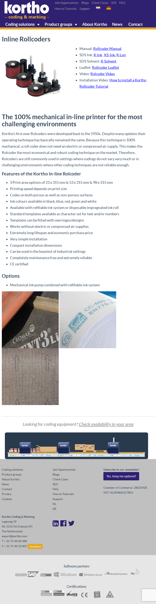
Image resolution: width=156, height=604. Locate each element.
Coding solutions (20, 24)
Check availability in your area (106, 424)
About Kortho (94, 24)
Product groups (59, 24)
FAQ (122, 2)
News (117, 24)
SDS (114, 2)
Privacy (6, 494)
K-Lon (121, 55)
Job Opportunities (67, 2)
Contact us (35, 546)
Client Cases (100, 2)
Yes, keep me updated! (121, 476)
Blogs (85, 2)
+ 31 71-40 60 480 (15, 541)
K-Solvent (108, 61)
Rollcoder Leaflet (105, 67)
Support (84, 8)
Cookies (7, 499)
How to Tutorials (66, 8)
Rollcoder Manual (107, 48)
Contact (135, 24)
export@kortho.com (14, 536)
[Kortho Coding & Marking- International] (26, 10)
